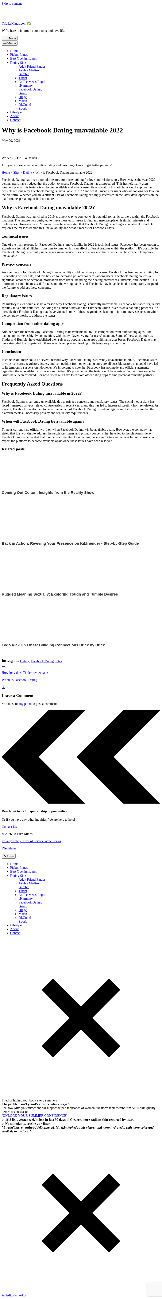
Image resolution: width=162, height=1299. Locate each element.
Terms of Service (32, 841)
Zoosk (23, 108)
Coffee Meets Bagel (32, 82)
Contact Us (9, 826)
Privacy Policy (11, 841)
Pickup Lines (19, 54)
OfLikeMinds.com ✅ (16, 23)
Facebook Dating (30, 89)
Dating (27, 172)
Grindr (23, 93)
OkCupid (25, 104)
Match (23, 101)
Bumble (24, 74)
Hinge (23, 97)
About (14, 116)
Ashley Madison (29, 70)
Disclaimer (9, 848)
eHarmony (26, 85)
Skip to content (12, 3)
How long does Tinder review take (25, 672)
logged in (25, 704)
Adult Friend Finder (32, 66)
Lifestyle (16, 112)
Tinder (23, 78)
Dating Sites (18, 62)
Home (14, 51)
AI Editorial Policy (14, 1295)
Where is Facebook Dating (19, 680)
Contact (15, 120)
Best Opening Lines (23, 58)
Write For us (52, 841)
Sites (16, 172)
